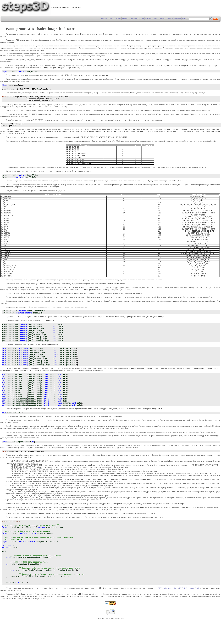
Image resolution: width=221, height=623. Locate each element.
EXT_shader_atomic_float (167, 588)
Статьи (111, 18)
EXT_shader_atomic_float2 (189, 588)
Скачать (125, 18)
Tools (155, 18)
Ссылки (118, 18)
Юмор (142, 18)
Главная (104, 18)
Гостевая (177, 18)
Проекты (162, 18)
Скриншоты (134, 18)
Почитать (148, 18)
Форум (184, 18)
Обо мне (170, 18)
